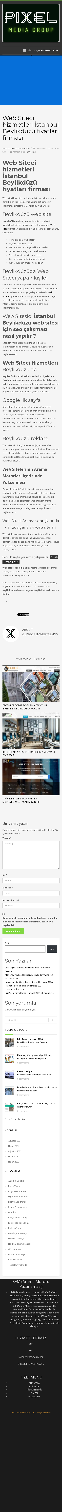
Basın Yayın (14, 1186)
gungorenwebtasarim (18, 148)
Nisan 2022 (13, 1161)
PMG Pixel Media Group (21, 1412)
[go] (52, 1020)
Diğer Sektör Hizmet (18, 1196)
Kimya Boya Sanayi (17, 1217)
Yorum (6, 838)
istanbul (31, 152)
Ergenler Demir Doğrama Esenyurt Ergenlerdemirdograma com (24, 707)
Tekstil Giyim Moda (17, 1264)
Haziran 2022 (14, 1156)
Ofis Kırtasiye (15, 1249)
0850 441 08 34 (49, 50)
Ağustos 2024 (14, 1140)
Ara (7, 942)
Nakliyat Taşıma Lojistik (19, 1243)
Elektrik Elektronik (17, 1201)
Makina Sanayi (15, 1228)
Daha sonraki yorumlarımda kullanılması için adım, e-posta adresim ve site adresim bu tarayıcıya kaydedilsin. (30, 922)
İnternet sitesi (10, 900)
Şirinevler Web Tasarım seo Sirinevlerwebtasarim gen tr (21, 800)
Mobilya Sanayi (16, 1238)
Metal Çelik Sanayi (17, 1233)
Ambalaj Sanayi (16, 1180)
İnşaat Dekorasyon (17, 1207)
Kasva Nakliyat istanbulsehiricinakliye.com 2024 (29, 982)
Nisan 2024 (13, 1145)
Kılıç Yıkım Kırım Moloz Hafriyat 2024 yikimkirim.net (29, 992)
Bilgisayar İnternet (17, 1191)
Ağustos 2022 (14, 1151)
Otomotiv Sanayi (16, 1254)
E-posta (7, 887)
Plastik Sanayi (15, 1259)
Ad (4, 875)
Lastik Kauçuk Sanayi (18, 1222)
